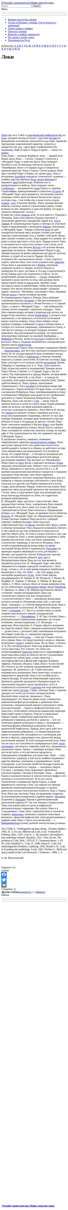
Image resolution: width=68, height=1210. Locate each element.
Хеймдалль (33, 356)
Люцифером (28, 616)
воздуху (30, 421)
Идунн (36, 247)
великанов (50, 362)
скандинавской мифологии (42, 135)
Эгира (59, 462)
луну (13, 203)
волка (40, 179)
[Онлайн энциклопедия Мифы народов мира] (27, 2)
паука (27, 637)
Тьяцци (47, 226)
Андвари (29, 300)
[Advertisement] (34, 97)
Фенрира (50, 179)
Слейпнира (7, 188)
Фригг (46, 424)
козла (13, 294)
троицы (25, 214)
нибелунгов (24, 344)
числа (30, 282)
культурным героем (35, 586)
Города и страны (17, 31)
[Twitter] (34, 879)
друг (40, 557)
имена (4, 152)
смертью (59, 262)
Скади (43, 276)
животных (17, 814)
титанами (15, 610)
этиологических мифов (42, 442)
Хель (33, 179)
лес (58, 250)
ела (49, 312)
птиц (62, 743)
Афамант (40, 892)
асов (3, 138)
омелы (31, 524)
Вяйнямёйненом (10, 823)
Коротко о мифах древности (23, 34)
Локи (4, 135)
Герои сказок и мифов (20, 28)
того (48, 173)
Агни (31, 575)
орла (47, 229)
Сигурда (38, 338)
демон (49, 572)
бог (60, 135)
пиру (21, 462)
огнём (30, 386)
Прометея (60, 586)
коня (37, 188)
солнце (5, 203)
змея (15, 182)
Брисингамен (12, 350)
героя (19, 643)
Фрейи (41, 265)
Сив (36, 400)
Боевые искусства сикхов (22, 19)
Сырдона (36, 687)
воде (41, 324)
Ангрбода (19, 176)
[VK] (34, 885)
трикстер (27, 651)
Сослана (24, 690)
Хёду (54, 524)
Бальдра (5, 516)
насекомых (7, 746)
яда (17, 495)
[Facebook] (34, 874)
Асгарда (56, 191)
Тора (63, 359)
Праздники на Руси (19, 40)
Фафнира (6, 338)
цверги (10, 412)
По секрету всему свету (21, 37)
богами (53, 138)
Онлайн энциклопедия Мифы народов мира (28, 1205)
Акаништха (24, 892)
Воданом (60, 796)
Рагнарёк (51, 548)
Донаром (20, 799)
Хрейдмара (41, 315)
